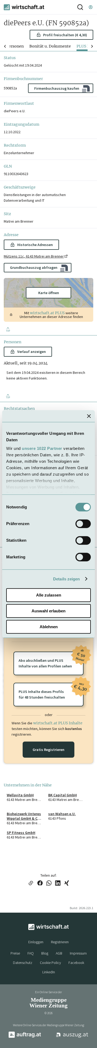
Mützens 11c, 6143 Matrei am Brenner (34, 256)
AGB (59, 953)
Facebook (76, 962)
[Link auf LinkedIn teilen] (57, 883)
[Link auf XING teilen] (66, 883)
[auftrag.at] (25, 1037)
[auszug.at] (72, 1037)
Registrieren (60, 941)
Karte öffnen (48, 292)
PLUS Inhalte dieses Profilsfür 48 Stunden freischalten (51, 691)
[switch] (83, 523)
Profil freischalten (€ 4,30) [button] (65, 34)
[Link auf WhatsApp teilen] (48, 883)
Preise (15, 953)
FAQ (30, 953)
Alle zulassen (48, 595)
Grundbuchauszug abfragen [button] (33, 267)
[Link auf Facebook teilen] (40, 883)
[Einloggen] (90, 7)
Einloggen (35, 941)
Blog (44, 953)
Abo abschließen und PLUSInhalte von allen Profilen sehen (51, 660)
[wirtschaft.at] (24, 7)
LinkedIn (48, 972)
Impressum (78, 953)
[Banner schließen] (89, 416)
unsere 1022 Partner (42, 448)
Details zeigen (66, 579)
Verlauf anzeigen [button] (31, 351)
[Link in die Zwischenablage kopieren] (31, 883)
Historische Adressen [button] (35, 244)
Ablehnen (49, 626)
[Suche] (80, 7)
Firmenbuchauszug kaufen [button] (56, 88)
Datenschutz (22, 962)
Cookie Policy (50, 962)
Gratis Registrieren (48, 749)
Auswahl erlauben (48, 611)
